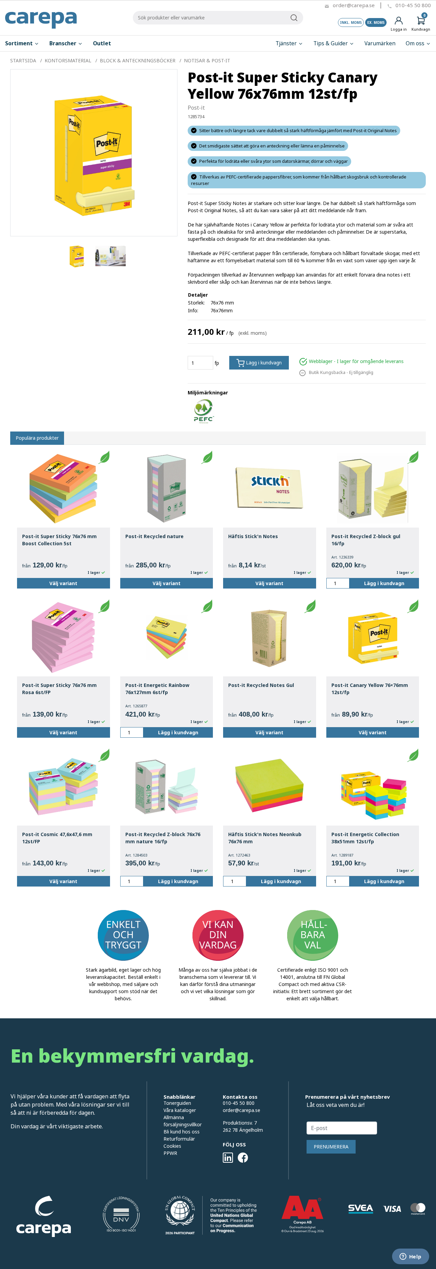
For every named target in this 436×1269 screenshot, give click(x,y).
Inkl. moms (351, 22)
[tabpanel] (77, 256)
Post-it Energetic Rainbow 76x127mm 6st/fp (157, 688)
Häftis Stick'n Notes (253, 536)
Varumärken (379, 43)
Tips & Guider (331, 43)
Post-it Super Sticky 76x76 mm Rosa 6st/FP (59, 688)
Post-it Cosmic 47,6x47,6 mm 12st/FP (57, 838)
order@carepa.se (354, 5)
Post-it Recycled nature (154, 536)
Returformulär (179, 1138)
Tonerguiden (177, 1103)
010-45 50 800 (413, 5)
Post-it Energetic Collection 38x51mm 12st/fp (365, 838)
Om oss (416, 43)
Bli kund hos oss (182, 1131)
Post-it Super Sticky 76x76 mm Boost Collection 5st (59, 540)
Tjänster (287, 43)
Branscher (63, 43)
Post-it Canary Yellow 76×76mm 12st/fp (369, 688)
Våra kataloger (180, 1110)
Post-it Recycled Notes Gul (261, 685)
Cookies (172, 1146)
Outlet (102, 43)
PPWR (170, 1153)
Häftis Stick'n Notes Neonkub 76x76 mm (264, 838)
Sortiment (19, 43)
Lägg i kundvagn (263, 362)
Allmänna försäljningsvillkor (183, 1121)
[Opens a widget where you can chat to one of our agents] (410, 1257)
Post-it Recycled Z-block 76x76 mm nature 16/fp (162, 838)
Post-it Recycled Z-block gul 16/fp (365, 540)
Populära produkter (37, 438)
